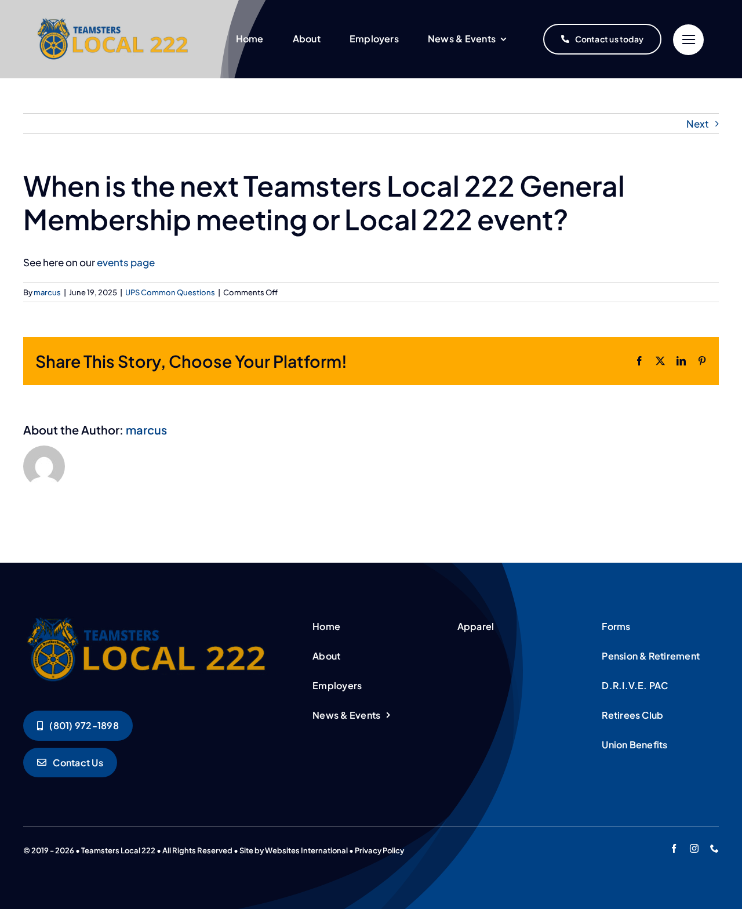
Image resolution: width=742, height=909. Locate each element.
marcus (47, 292)
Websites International (306, 850)
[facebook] (674, 848)
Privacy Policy (379, 850)
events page (126, 262)
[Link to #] (688, 39)
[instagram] (694, 848)
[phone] (714, 848)
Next (697, 123)
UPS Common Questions (170, 292)
